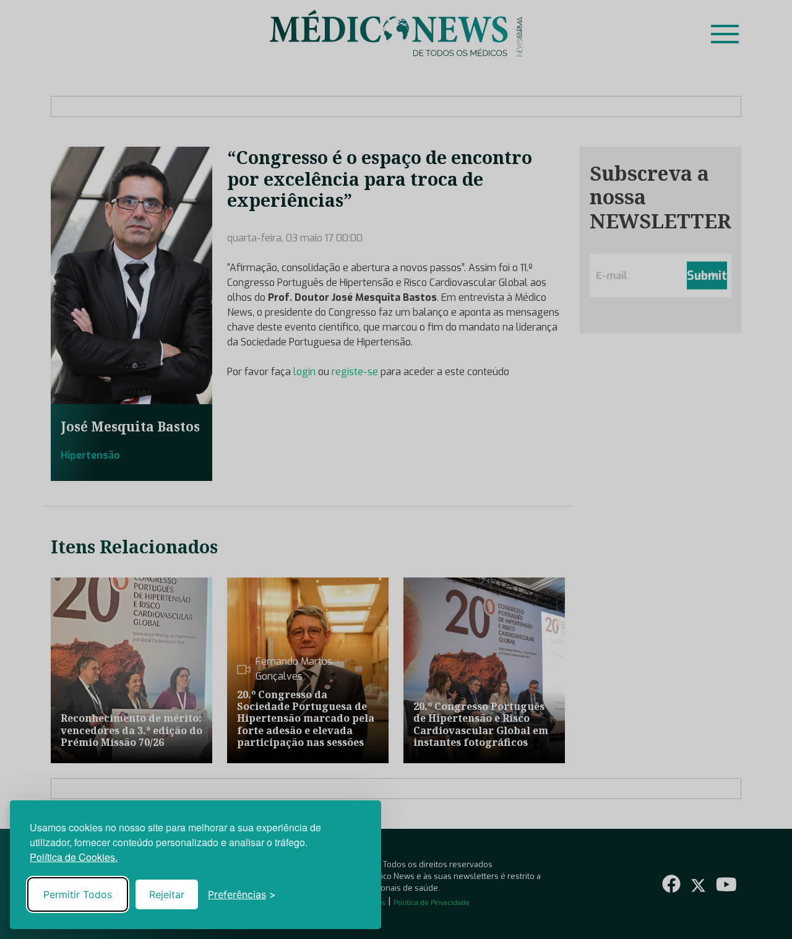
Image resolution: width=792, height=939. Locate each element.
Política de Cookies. (74, 857)
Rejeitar (166, 894)
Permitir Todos (77, 894)
